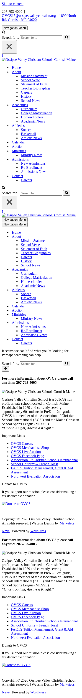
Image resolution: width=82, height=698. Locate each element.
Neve (6, 531)
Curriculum (29, 109)
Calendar (18, 142)
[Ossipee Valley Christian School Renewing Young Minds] (39, 59)
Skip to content (12, 4)
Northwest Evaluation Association (35, 476)
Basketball (28, 134)
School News (30, 100)
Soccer (26, 130)
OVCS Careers (22, 443)
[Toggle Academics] (78, 269)
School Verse (30, 80)
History (26, 96)
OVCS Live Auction (26, 452)
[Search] (3, 32)
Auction (17, 146)
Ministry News (31, 155)
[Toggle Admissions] (78, 323)
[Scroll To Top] (5, 369)
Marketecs (67, 523)
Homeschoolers (32, 117)
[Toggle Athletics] (78, 290)
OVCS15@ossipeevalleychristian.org (29, 16)
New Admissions (33, 163)
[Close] (9, 47)
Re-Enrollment (31, 167)
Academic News (33, 121)
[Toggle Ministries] (78, 315)
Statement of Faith (34, 84)
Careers (26, 92)
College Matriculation (36, 113)
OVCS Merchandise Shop (30, 448)
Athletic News (31, 138)
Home (16, 67)
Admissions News (34, 172)
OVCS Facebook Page (27, 456)
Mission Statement (34, 76)
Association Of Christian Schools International (44, 460)
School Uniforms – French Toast (34, 464)
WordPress (38, 531)
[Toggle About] (78, 237)
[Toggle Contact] (78, 339)
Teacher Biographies (36, 88)
